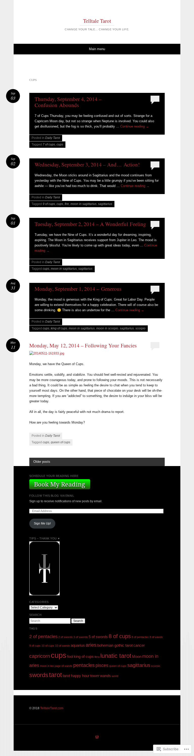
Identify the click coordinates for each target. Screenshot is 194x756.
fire (67, 204)
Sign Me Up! (42, 523)
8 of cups (120, 636)
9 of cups (49, 204)
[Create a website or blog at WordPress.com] (97, 737)
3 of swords (81, 637)
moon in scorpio (107, 328)
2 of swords (65, 637)
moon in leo (47, 665)
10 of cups (47, 645)
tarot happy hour (76, 676)
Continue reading (134, 126)
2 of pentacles (43, 636)
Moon (136, 657)
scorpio (140, 328)
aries (91, 645)
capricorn (39, 656)
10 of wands (62, 645)
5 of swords (98, 637)
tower (94, 676)
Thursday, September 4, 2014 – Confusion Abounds (68, 102)
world (115, 676)
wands (105, 676)
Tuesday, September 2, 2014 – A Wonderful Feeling (90, 223)
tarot (55, 675)
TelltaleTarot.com (51, 708)
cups (60, 144)
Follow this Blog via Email (51, 495)
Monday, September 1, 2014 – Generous (78, 288)
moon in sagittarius (83, 204)
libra (97, 656)
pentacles (84, 665)
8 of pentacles (140, 637)
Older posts (41, 462)
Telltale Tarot (97, 20)
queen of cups (60, 442)
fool (70, 657)
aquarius (78, 645)
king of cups (59, 328)
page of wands (63, 665)
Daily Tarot (52, 138)
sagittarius (105, 204)
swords (38, 674)
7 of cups (49, 144)
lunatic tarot (115, 655)
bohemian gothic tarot (115, 645)
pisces (101, 665)
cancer (139, 645)
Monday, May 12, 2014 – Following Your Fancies (83, 345)
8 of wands (156, 637)
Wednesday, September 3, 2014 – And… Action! (87, 164)
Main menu (97, 49)
